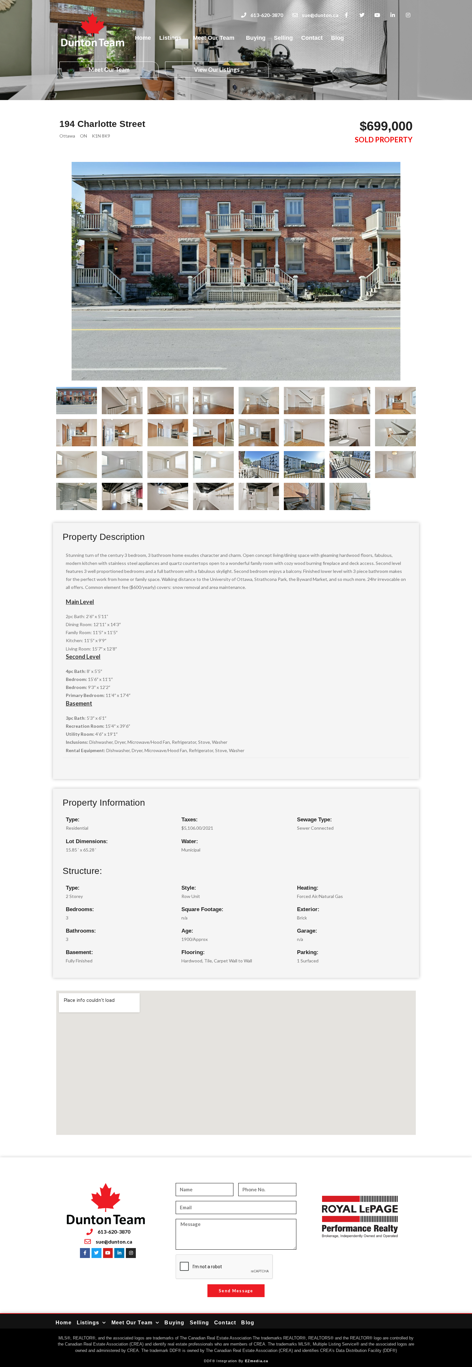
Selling (283, 38)
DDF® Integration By (224, 1361)
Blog (337, 38)
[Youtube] (377, 15)
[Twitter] (362, 15)
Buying (256, 38)
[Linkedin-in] (392, 15)
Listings (170, 38)
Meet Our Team (213, 38)
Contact (312, 38)
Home (143, 38)
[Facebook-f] (346, 15)
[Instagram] (408, 15)
